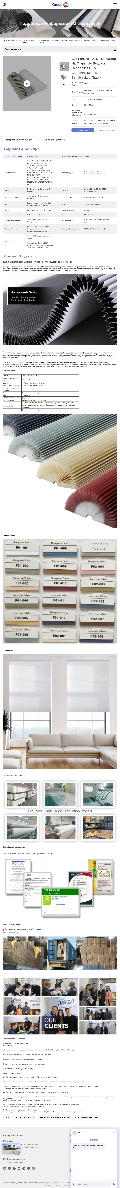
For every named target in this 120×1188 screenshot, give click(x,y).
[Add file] (73, 1184)
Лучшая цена (83, 130)
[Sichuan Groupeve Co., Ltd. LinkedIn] (23, 1169)
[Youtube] (19, 1169)
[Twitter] (9, 1169)
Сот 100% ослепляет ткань (86, 1118)
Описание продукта (54, 140)
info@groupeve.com (14, 1162)
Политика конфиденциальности (15, 1183)
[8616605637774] (33, 1169)
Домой (8, 40)
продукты (16, 40)
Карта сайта (33, 1183)
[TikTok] (28, 1169)
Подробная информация (19, 140)
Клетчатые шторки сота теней (54, 1118)
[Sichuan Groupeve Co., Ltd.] (61, 5)
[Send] (114, 1184)
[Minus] (114, 1132)
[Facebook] (14, 1169)
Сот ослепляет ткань (25, 1118)
